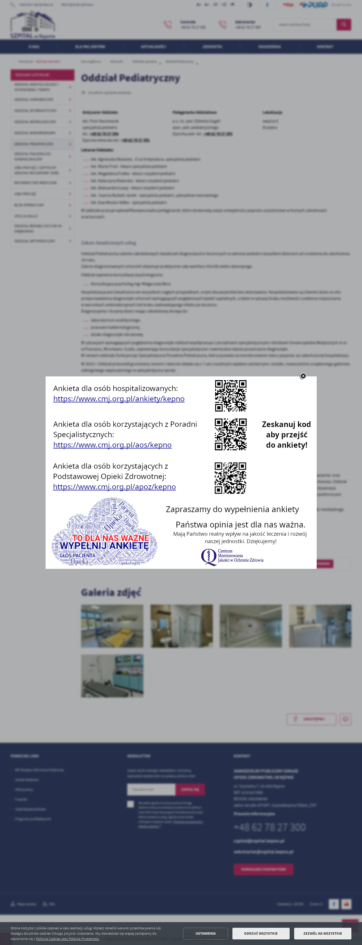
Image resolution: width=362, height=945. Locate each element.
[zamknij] (303, 376)
